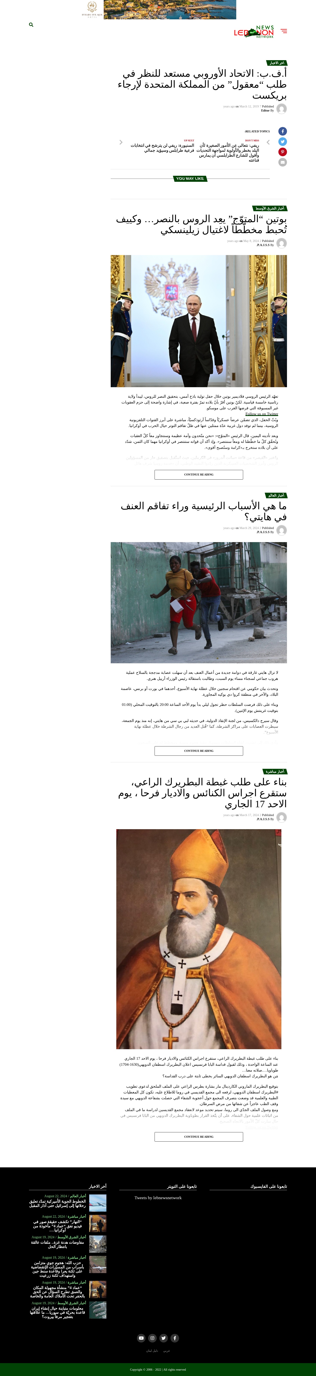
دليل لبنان (152, 1350)
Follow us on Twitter (261, 414)
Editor (265, 110)
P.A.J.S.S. (263, 245)
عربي (166, 1350)
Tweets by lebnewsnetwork (158, 1197)
